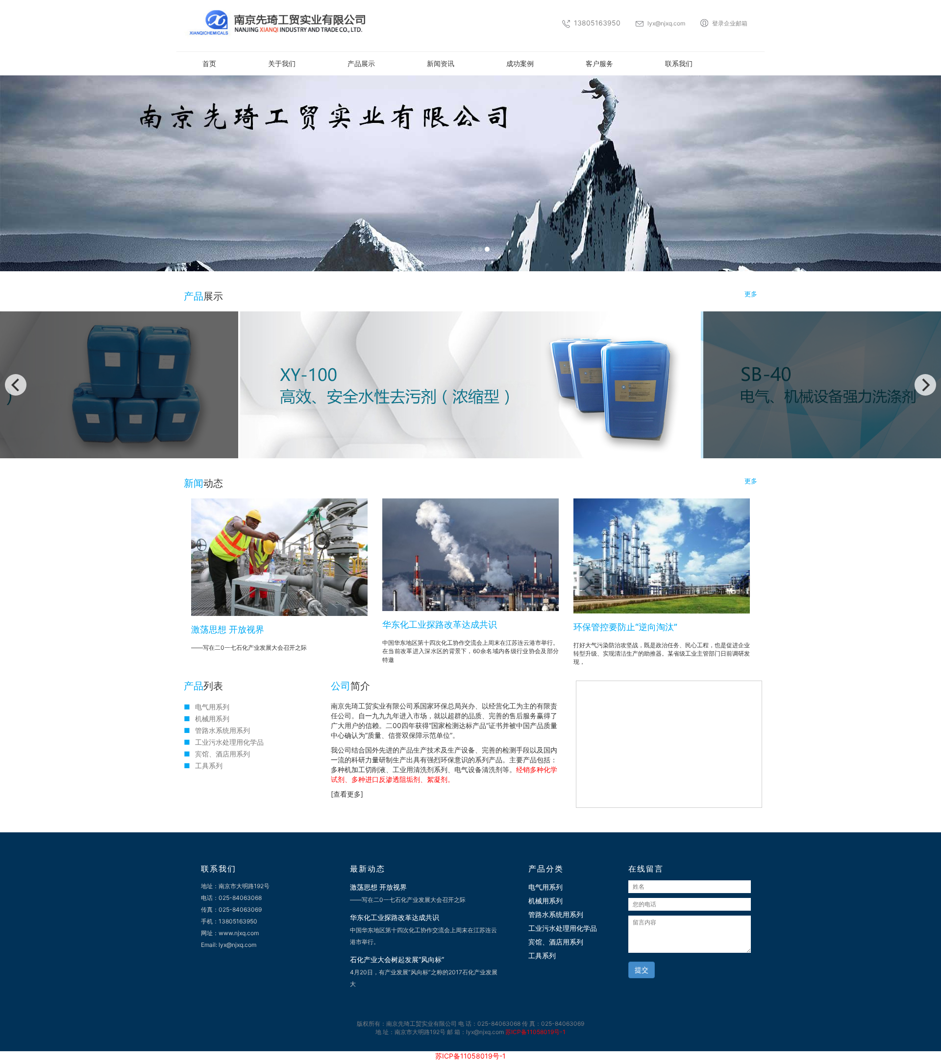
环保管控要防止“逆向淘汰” (625, 627)
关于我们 (282, 63)
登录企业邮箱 (729, 23)
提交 (641, 970)
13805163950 (597, 23)
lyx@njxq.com (666, 23)
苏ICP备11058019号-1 (535, 1032)
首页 (209, 63)
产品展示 (361, 63)
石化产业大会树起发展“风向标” (397, 959)
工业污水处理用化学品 (229, 742)
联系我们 (679, 63)
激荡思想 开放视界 (227, 629)
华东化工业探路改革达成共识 (439, 624)
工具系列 (209, 765)
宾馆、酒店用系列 (222, 754)
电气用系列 (212, 707)
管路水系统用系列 (222, 730)
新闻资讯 (440, 63)
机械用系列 (212, 718)
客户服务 (599, 63)
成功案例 (520, 63)
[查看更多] (347, 794)
